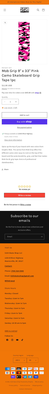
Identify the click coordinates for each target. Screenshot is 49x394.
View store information (13, 140)
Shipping (4, 88)
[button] (4, 10)
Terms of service (25, 385)
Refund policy (39, 382)
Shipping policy (37, 385)
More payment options (24, 127)
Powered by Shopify (27, 382)
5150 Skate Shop (15, 382)
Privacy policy (13, 385)
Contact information (25, 389)
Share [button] (6, 169)
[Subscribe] (41, 236)
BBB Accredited (11, 331)
